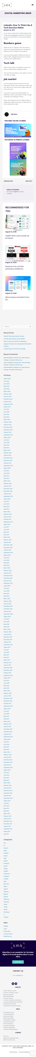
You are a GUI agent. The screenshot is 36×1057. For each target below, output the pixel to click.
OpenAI (6, 889)
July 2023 (6, 470)
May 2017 (6, 655)
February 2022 (8, 514)
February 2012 (7, 816)
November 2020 (8, 547)
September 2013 (8, 767)
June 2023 (6, 473)
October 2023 (7, 463)
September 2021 (8, 522)
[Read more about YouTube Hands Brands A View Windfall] (18, 253)
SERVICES (18, 987)
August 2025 (7, 406)
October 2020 (7, 550)
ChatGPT (6, 853)
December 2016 (8, 667)
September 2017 (8, 644)
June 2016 (6, 683)
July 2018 (6, 619)
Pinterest (6, 891)
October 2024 (7, 432)
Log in (5, 928)
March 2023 (7, 481)
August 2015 (7, 708)
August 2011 (7, 831)
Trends (5, 907)
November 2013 (8, 762)
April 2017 (6, 657)
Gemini (5, 866)
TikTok (5, 904)
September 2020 (8, 552)
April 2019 (6, 596)
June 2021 (6, 529)
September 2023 (8, 465)
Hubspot (6, 871)
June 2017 (6, 652)
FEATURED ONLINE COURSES (15, 121)
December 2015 (8, 698)
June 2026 (6, 383)
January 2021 (7, 542)
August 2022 (7, 499)
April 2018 (6, 626)
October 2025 (7, 401)
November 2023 (8, 460)
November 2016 (8, 670)
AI (4, 845)
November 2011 (8, 823)
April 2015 (6, 719)
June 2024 (6, 442)
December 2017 (8, 637)
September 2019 (8, 583)
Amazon (6, 848)
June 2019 (6, 591)
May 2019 (6, 593)
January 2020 (7, 573)
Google (5, 868)
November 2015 (8, 701)
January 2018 (7, 634)
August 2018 (7, 616)
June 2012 (6, 805)
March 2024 (7, 450)
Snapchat (6, 901)
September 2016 (8, 675)
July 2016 (6, 680)
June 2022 (6, 504)
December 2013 (8, 759)
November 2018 (8, 608)
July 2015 (6, 711)
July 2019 (6, 588)
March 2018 (7, 629)
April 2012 (6, 811)
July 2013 (6, 772)
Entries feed (7, 931)
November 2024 (8, 429)
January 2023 (7, 486)
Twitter (5, 909)
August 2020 (7, 555)
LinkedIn (6, 878)
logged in (16, 191)
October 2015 (7, 703)
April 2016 (6, 688)
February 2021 (7, 539)
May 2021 (6, 532)
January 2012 (7, 818)
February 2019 (7, 601)
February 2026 (8, 394)
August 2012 (7, 800)
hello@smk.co (19, 975)
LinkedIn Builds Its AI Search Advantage (14, 348)
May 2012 (6, 808)
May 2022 (6, 506)
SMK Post (6, 899)
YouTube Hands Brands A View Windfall (14, 338)
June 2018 (6, 621)
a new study (14, 35)
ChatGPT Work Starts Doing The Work (14, 336)
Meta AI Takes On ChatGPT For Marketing (15, 341)
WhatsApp (6, 912)
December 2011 (8, 821)
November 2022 (8, 491)
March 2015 (7, 721)
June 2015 (6, 713)
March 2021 (7, 537)
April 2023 (6, 478)
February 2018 (7, 632)
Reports (6, 894)
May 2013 (6, 777)
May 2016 (6, 685)
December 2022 (8, 488)
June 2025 (6, 412)
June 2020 (6, 560)
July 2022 (6, 501)
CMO (5, 858)
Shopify (6, 896)
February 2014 (7, 754)
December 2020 (8, 545)
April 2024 (6, 447)
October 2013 (7, 765)
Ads (5, 843)
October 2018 (7, 611)
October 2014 (7, 734)
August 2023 (7, 468)
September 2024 (8, 435)
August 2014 (7, 739)
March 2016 (7, 690)
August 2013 (7, 770)
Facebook (6, 863)
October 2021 (7, 519)
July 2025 (6, 409)
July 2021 (6, 527)
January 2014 (7, 757)
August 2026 (7, 378)
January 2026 (7, 396)
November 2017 (8, 639)
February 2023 (8, 483)
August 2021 (7, 524)
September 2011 (8, 829)
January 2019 (7, 603)
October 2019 (7, 580)
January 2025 (7, 424)
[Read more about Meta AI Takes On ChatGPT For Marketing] (18, 283)
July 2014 (6, 742)
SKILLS (18, 1009)
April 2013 (6, 780)
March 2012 (7, 813)
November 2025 (8, 399)
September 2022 (8, 496)
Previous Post (8, 181)
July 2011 (6, 834)
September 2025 (8, 404)
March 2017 (7, 660)
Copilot (5, 861)
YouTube (6, 917)
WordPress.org (8, 936)
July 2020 (6, 557)
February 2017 (7, 662)
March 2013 (7, 782)
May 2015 (6, 716)
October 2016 (7, 672)
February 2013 (7, 785)
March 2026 (7, 391)
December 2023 (8, 458)
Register (6, 926)
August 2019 (7, 585)
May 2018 (6, 624)
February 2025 (8, 422)
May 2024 (6, 445)
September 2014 (8, 736)
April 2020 (6, 565)
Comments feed (8, 933)
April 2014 (6, 749)
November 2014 (8, 731)
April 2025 (6, 417)
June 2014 (6, 744)
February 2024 (8, 452)
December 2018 (8, 606)
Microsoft (6, 884)
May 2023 (6, 476)
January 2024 (7, 455)
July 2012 (6, 803)
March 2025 (7, 419)
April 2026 (6, 388)
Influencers (7, 873)
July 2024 (6, 440)
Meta (5, 881)
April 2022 (6, 509)
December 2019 (8, 575)
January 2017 (7, 665)
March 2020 (7, 568)
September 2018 (8, 614)
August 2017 (7, 647)
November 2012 (8, 793)
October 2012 (7, 795)
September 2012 (8, 798)
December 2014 (8, 729)
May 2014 (6, 747)
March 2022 (7, 511)
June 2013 (6, 775)
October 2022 (7, 493)
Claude (5, 855)
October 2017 (7, 642)
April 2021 (6, 534)
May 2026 (6, 386)
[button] (32, 4)
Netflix (5, 886)
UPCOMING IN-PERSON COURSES (17, 140)
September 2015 (8, 706)
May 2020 (6, 562)
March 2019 (7, 598)
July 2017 (6, 649)
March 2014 (7, 752)
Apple (5, 850)
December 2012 (8, 790)
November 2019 (8, 578)
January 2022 (7, 516)
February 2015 (7, 724)
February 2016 (7, 693)
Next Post (29, 181)
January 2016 (7, 696)
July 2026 (6, 381)
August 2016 (7, 678)
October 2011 (7, 826)
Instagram (6, 876)
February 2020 (8, 570)
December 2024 (8, 427)
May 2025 (6, 414)
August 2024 (7, 437)
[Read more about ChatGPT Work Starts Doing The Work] (18, 223)
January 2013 (7, 788)
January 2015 (7, 726)
